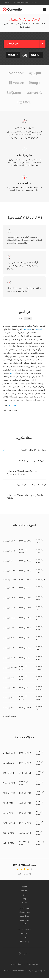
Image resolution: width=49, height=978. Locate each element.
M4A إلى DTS (8, 587)
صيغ (24, 894)
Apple (12, 373)
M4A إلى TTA (8, 647)
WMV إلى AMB (9, 783)
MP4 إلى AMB (9, 753)
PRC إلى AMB (25, 793)
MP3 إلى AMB (25, 753)
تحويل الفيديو (25, 908)
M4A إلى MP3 (9, 541)
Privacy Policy (32, 964)
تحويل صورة (24, 920)
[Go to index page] (12, 9)
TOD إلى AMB (9, 793)
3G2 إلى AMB (8, 833)
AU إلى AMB (8, 813)
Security (24, 890)
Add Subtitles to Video (21, 2)
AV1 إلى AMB (8, 843)
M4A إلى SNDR (9, 716)
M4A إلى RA (24, 657)
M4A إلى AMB (9, 657)
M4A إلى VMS (9, 697)
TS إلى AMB (8, 803)
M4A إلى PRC (8, 707)
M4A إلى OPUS (9, 570)
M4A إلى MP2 (25, 570)
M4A (20, 318)
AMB (28, 318)
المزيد (34, 2)
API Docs (24, 933)
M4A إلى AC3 (25, 579)
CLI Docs (24, 937)
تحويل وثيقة (24, 916)
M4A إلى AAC (25, 561)
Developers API (24, 929)
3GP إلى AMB (9, 773)
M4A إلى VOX (25, 597)
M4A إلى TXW (9, 597)
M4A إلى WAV (25, 541)
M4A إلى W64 (25, 607)
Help (24, 898)
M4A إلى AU (41, 579)
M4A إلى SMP (9, 607)
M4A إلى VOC (8, 637)
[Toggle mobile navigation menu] (44, 9)
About (24, 887)
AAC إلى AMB (25, 803)
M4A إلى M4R (9, 551)
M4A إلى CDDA (9, 579)
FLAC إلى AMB (9, 823)
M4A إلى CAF (25, 587)
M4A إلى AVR (25, 627)
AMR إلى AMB (25, 773)
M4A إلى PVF (25, 637)
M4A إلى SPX (8, 627)
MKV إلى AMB (25, 823)
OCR (24, 923)
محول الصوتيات (24, 912)
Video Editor (7, 2)
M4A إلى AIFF (9, 561)
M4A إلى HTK (25, 687)
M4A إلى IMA (25, 647)
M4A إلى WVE (25, 617)
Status (24, 902)
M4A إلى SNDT (9, 687)
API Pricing (24, 941)
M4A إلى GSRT (9, 677)
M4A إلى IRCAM (10, 667)
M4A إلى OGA (9, 617)
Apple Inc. (13, 405)
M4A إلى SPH (25, 707)
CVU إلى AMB (25, 813)
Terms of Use (17, 964)
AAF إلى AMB (25, 833)
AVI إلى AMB (8, 763)
